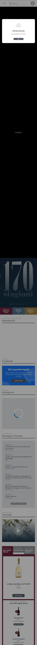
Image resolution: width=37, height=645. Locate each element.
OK (18, 39)
